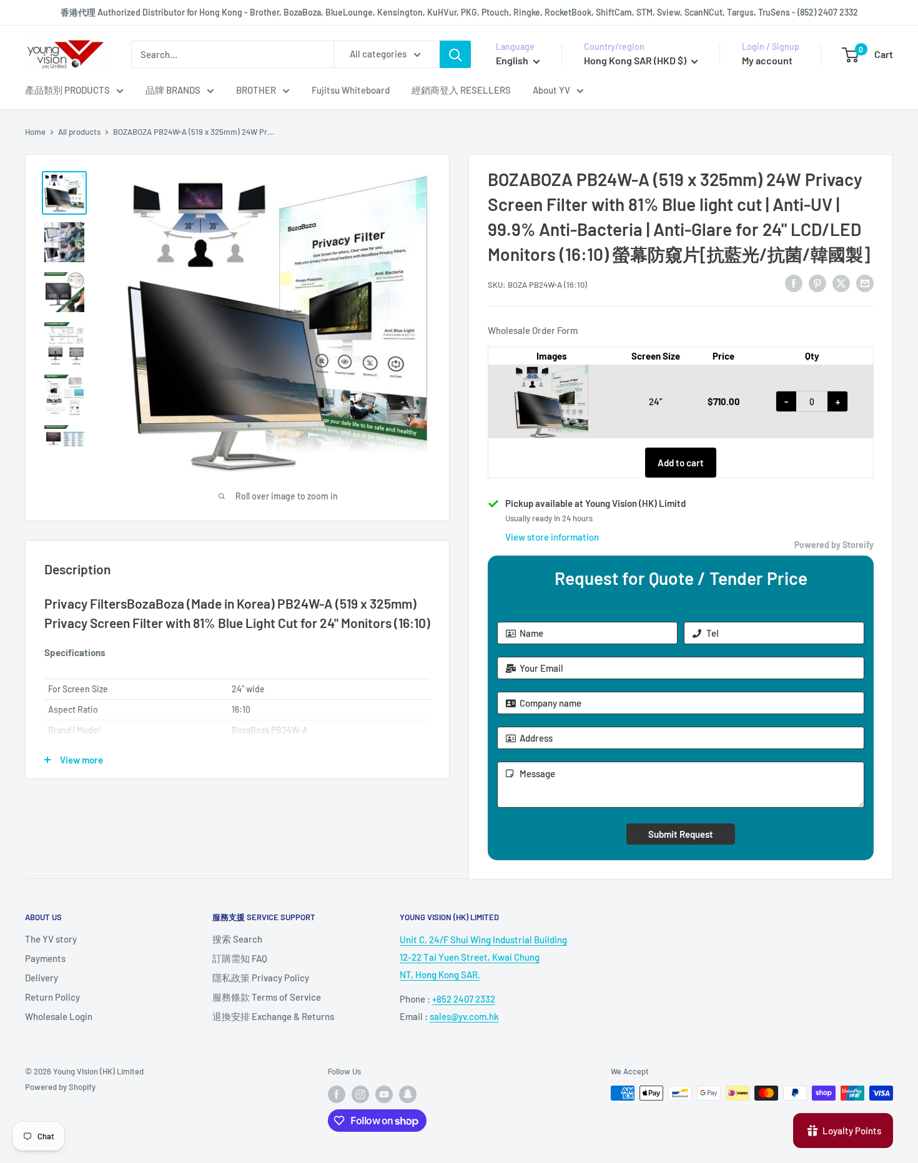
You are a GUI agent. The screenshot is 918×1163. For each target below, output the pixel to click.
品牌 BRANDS (173, 90)
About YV (551, 90)
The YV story (51, 939)
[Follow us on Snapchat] (408, 1094)
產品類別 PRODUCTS (67, 90)
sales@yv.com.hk (464, 1016)
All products (79, 132)
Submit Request (680, 834)
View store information (552, 536)
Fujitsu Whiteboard (351, 90)
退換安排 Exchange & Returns (273, 1016)
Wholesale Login (58, 1016)
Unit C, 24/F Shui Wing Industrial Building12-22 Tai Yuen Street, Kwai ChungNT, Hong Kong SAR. (483, 957)
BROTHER (256, 90)
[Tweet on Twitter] (841, 282)
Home (35, 132)
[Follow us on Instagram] (360, 1094)
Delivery (41, 977)
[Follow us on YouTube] (384, 1094)
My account (767, 60)
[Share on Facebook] (793, 282)
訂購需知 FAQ (239, 958)
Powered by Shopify (60, 1087)
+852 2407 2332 (463, 998)
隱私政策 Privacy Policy (260, 977)
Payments (45, 958)
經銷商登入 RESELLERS (461, 90)
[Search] (455, 54)
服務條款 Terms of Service (266, 997)
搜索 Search (237, 939)
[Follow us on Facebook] (336, 1094)
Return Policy (52, 997)
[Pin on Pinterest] (817, 282)
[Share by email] (865, 282)
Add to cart (681, 462)
